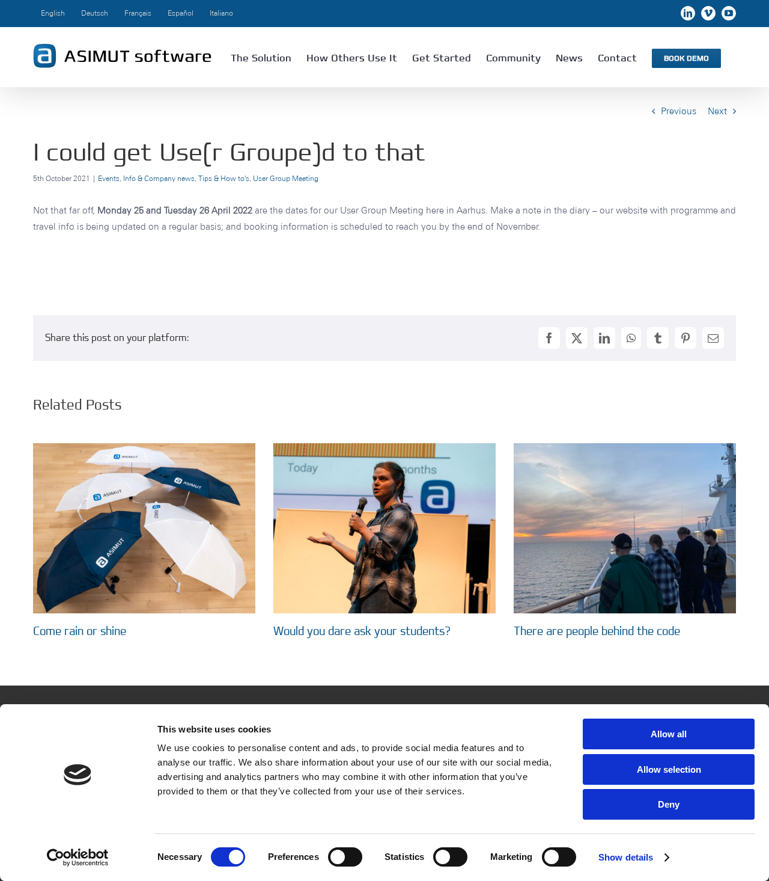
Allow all (669, 734)
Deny (668, 804)
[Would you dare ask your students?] (384, 449)
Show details (625, 857)
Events (109, 178)
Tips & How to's (223, 178)
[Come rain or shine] (144, 449)
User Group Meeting (285, 178)
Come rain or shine (79, 631)
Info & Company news (159, 178)
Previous (678, 111)
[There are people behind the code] (625, 449)
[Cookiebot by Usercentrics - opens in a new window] (77, 858)
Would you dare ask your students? (362, 631)
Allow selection (669, 769)
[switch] (345, 857)
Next (717, 111)
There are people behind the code (597, 631)
